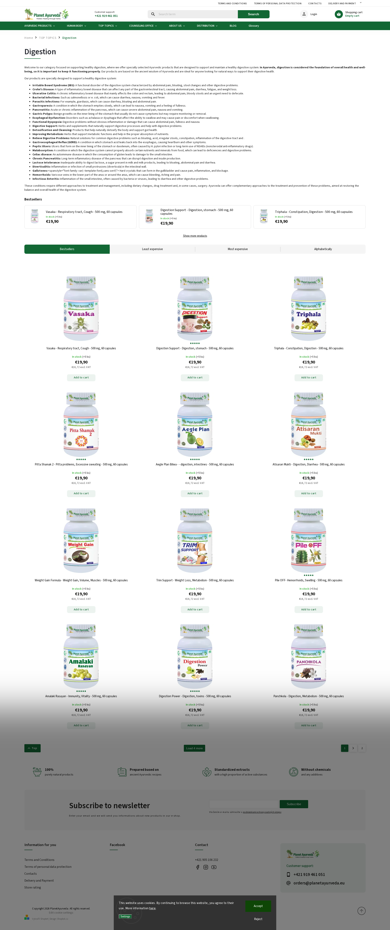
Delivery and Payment (342, 3)
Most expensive (238, 249)
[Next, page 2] (353, 748)
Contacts (315, 3)
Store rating (32, 887)
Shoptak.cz (62, 919)
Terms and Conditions (232, 3)
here (152, 908)
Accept (258, 906)
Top (34, 748)
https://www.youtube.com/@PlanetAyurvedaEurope (213, 867)
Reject (258, 919)
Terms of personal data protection (278, 3)
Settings (125, 916)
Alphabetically (323, 249)
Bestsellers (67, 249)
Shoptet (44, 919)
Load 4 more (194, 748)
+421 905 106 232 (206, 860)
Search (253, 14)
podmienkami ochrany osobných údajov (262, 812)
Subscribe (294, 804)
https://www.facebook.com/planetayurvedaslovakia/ (197, 867)
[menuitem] (42, 26)
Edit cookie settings (61, 912)
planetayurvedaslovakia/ (205, 867)
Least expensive (152, 249)
